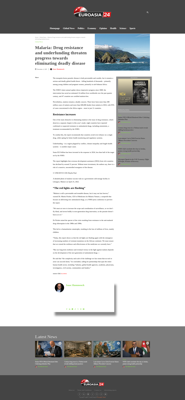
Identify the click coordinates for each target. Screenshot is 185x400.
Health (120, 146)
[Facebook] (37, 82)
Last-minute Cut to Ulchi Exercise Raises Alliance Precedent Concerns (131, 139)
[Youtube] (83, 308)
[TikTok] (75, 308)
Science (120, 125)
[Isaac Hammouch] (51, 69)
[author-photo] (119, 122)
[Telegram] (37, 105)
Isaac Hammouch (58, 69)
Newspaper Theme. (101, 397)
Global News (43, 37)
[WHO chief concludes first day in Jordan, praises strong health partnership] (136, 349)
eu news (64, 273)
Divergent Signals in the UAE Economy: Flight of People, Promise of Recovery (133, 160)
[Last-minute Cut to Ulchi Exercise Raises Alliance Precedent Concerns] (107, 349)
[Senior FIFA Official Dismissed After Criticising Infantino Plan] (48, 349)
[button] (147, 12)
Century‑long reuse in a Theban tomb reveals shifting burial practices (133, 129)
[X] (37, 87)
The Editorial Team (126, 122)
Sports (119, 115)
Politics (120, 136)
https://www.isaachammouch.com (75, 288)
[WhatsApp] (37, 91)
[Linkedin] (37, 96)
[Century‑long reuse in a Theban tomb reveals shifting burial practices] (78, 349)
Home (36, 37)
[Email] (37, 100)
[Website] (81, 308)
